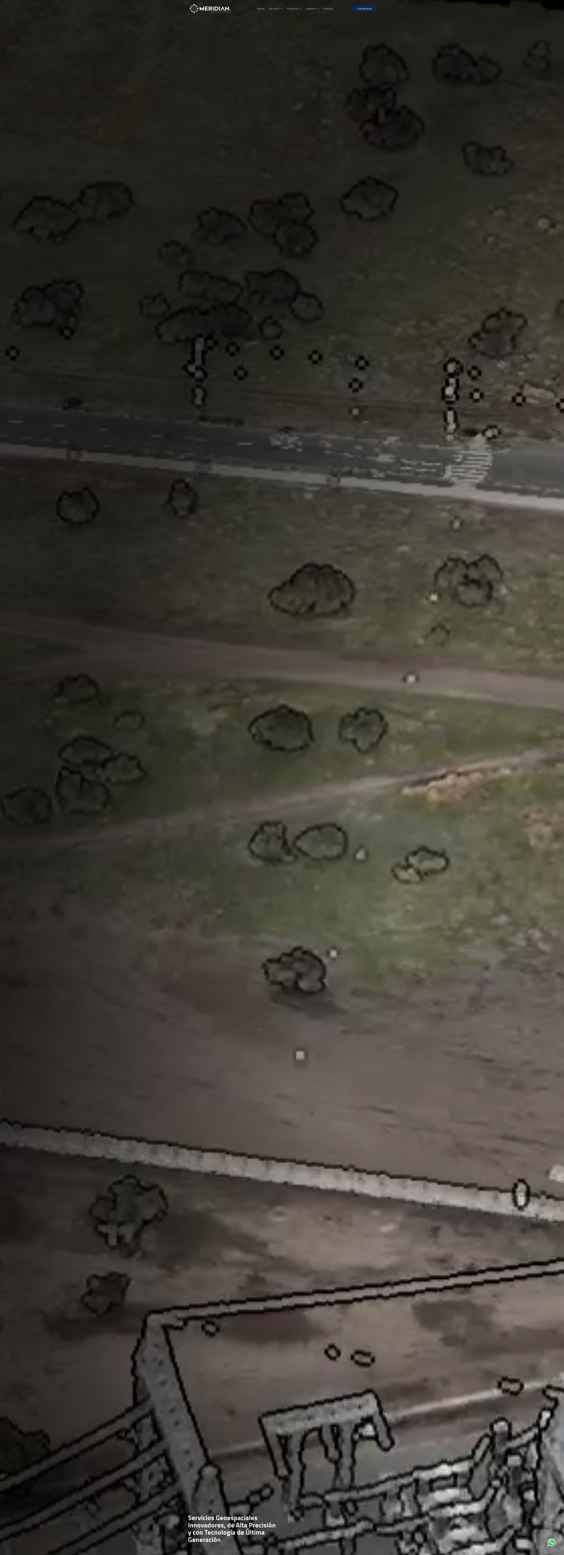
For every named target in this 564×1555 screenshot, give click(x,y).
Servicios (274, 8)
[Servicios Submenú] (281, 8)
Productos (292, 8)
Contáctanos (364, 8)
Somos (261, 8)
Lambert (311, 8)
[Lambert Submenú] (318, 8)
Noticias (328, 8)
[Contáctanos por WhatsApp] (551, 1542)
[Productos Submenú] (300, 8)
